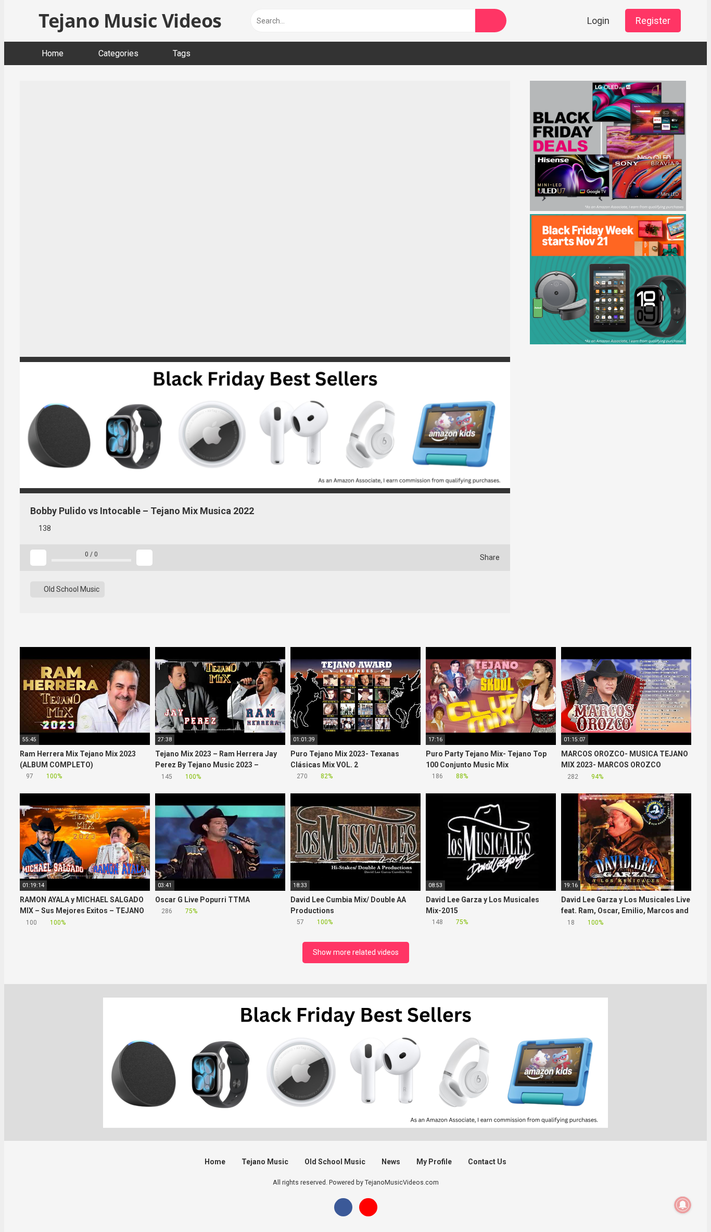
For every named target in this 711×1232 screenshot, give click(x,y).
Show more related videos (356, 952)
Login (598, 20)
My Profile (434, 1162)
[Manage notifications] (683, 1205)
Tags (182, 53)
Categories (118, 53)
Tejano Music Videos (128, 20)
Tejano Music (265, 1162)
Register (653, 20)
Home (53, 53)
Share (489, 557)
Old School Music (70, 589)
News (391, 1162)
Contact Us (487, 1162)
